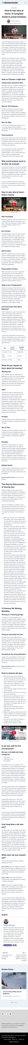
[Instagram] (8, 1014)
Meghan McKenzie (16, 20)
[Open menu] (25, 3)
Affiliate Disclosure (14, 1041)
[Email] (13, 945)
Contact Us (21, 1039)
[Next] (24, 987)
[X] (5, 1014)
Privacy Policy (7, 1039)
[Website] (16, 945)
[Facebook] (3, 1014)
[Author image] (8, 21)
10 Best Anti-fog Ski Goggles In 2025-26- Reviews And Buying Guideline (21, 956)
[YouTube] (10, 1014)
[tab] (11, 1002)
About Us (14, 1039)
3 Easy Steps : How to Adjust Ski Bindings (7, 955)
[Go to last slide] (4, 987)
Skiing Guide (14, 7)
